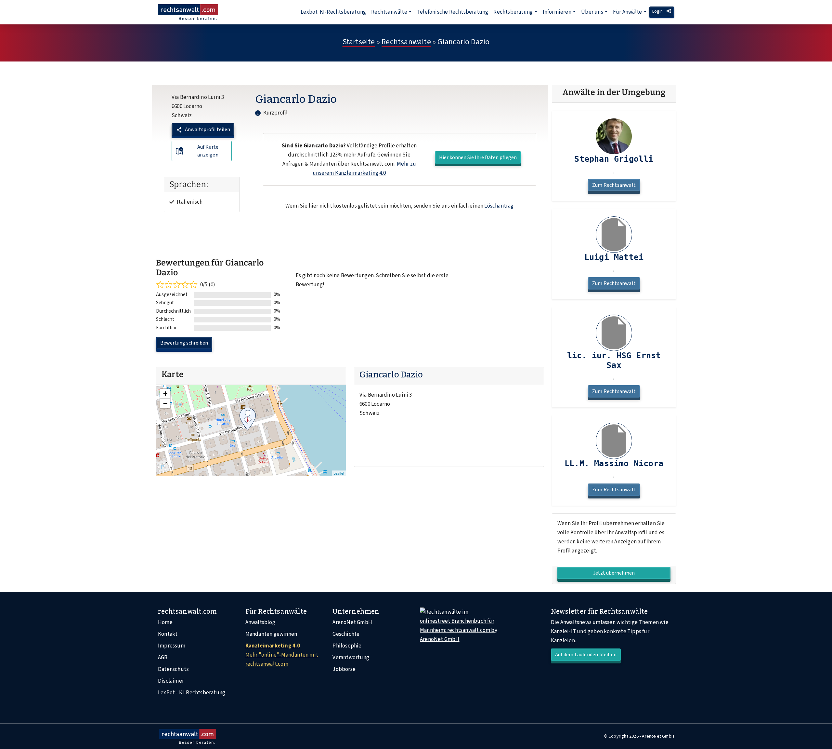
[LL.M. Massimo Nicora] (614, 441)
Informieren (557, 12)
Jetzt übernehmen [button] (614, 573)
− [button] (165, 403)
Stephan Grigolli (613, 159)
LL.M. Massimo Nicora (614, 463)
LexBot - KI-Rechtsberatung (191, 693)
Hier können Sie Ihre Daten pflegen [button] (478, 157)
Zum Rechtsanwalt (614, 185)
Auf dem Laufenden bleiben (586, 654)
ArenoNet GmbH (352, 622)
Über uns (592, 12)
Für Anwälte (627, 12)
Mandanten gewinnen (271, 634)
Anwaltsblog (260, 622)
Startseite (359, 42)
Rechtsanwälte (389, 12)
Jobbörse (344, 669)
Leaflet (338, 473)
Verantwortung (350, 657)
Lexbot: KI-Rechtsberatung (333, 12)
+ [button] (165, 393)
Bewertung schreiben (184, 343)
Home (165, 622)
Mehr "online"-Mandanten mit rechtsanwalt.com (281, 655)
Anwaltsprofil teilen (207, 129)
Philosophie (346, 646)
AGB (163, 657)
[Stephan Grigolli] (614, 136)
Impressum (171, 646)
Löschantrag (499, 206)
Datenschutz (173, 669)
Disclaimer (171, 681)
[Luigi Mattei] (614, 234)
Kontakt (167, 634)
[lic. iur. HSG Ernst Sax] (614, 333)
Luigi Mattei (614, 257)
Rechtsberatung (513, 12)
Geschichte (345, 634)
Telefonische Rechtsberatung (452, 12)
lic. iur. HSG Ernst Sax (614, 360)
